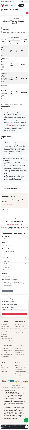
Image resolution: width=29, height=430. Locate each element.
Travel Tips (3, 369)
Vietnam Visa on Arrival (7, 328)
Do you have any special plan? (10, 279)
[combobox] (4, 251)
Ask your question (8, 204)
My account (25, 1)
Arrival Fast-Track (19, 326)
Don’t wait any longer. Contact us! (11, 299)
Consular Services (5, 348)
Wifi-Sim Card (19, 333)
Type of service (6, 255)
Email (4, 242)
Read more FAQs (5, 210)
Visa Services (4, 324)
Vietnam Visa (7, 9)
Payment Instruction (20, 371)
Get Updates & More (8, 307)
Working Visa (4, 334)
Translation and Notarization (5, 357)
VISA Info (3, 13)
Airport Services (19, 324)
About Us (17, 365)
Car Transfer (18, 331)
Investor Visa (4, 336)
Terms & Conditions (20, 367)
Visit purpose (6, 267)
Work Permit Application (7, 354)
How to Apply (10, 13)
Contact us (7, 130)
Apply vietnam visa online (14, 224)
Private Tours (18, 352)
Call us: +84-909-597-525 (7, 1)
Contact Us (18, 376)
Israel (16, 9)
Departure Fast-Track (21, 328)
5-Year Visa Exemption (7, 338)
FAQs (17, 13)
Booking (21, 5)
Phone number (6, 249)
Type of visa (6, 261)
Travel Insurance (19, 354)
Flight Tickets (18, 348)
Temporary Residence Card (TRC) (6, 351)
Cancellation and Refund (21, 374)
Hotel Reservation (19, 350)
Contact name (6, 236)
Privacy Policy (18, 369)
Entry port (5, 273)
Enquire (22, 13)
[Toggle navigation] (27, 5)
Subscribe (14, 314)
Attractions (4, 374)
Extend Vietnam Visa (6, 341)
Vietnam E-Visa (5, 326)
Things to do (4, 371)
